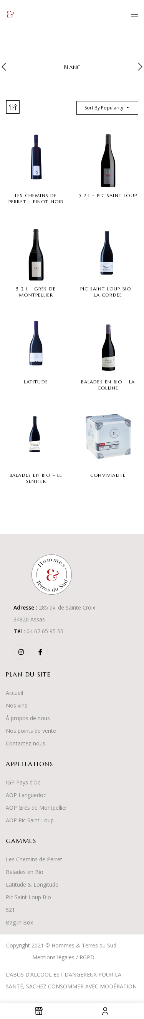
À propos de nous (28, 718)
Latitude (36, 382)
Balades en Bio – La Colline (108, 385)
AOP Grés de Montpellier (36, 807)
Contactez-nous (25, 743)
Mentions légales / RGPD (63, 957)
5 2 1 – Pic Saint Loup (108, 195)
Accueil (14, 692)
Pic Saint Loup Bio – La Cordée (108, 292)
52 (9, 909)
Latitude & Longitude (32, 884)
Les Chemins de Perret (34, 859)
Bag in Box (19, 922)
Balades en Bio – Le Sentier (36, 478)
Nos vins (16, 705)
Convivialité (108, 475)
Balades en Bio (24, 872)
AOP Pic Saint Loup (30, 820)
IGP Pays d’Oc (23, 782)
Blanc (72, 67)
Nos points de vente (31, 730)
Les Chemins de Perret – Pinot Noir (36, 198)
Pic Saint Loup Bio (28, 897)
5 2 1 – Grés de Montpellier (36, 292)
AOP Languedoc (26, 795)
